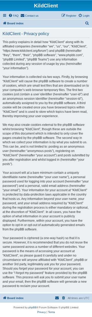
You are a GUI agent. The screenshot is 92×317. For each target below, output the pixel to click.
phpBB (32, 307)
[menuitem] (13, 16)
